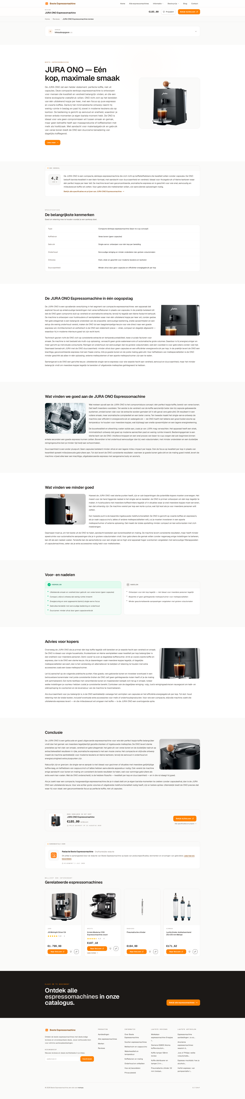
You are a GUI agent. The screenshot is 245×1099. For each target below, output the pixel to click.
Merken (101, 1043)
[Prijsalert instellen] (71, 951)
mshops (80, 1088)
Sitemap (196, 1088)
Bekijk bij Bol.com (187, 12)
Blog (185, 3)
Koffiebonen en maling (134, 1059)
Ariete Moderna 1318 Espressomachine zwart (97, 933)
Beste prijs (172, 3)
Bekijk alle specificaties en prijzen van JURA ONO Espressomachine (93, 191)
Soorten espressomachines (136, 1042)
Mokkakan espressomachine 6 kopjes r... (162, 1037)
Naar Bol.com (56, 951)
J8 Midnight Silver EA (57, 932)
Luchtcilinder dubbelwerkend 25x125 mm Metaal (178, 933)
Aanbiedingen (103, 1034)
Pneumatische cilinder (136, 932)
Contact (194, 3)
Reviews (56, 19)
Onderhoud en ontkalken (135, 1063)
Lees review (91, 953)
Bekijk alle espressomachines (181, 1002)
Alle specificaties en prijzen (184, 824)
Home (122, 3)
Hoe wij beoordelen (132, 1068)
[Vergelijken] (76, 951)
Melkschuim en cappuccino (136, 1046)
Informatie (157, 3)
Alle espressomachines (139, 3)
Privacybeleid (130, 1073)
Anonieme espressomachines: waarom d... (185, 1045)
